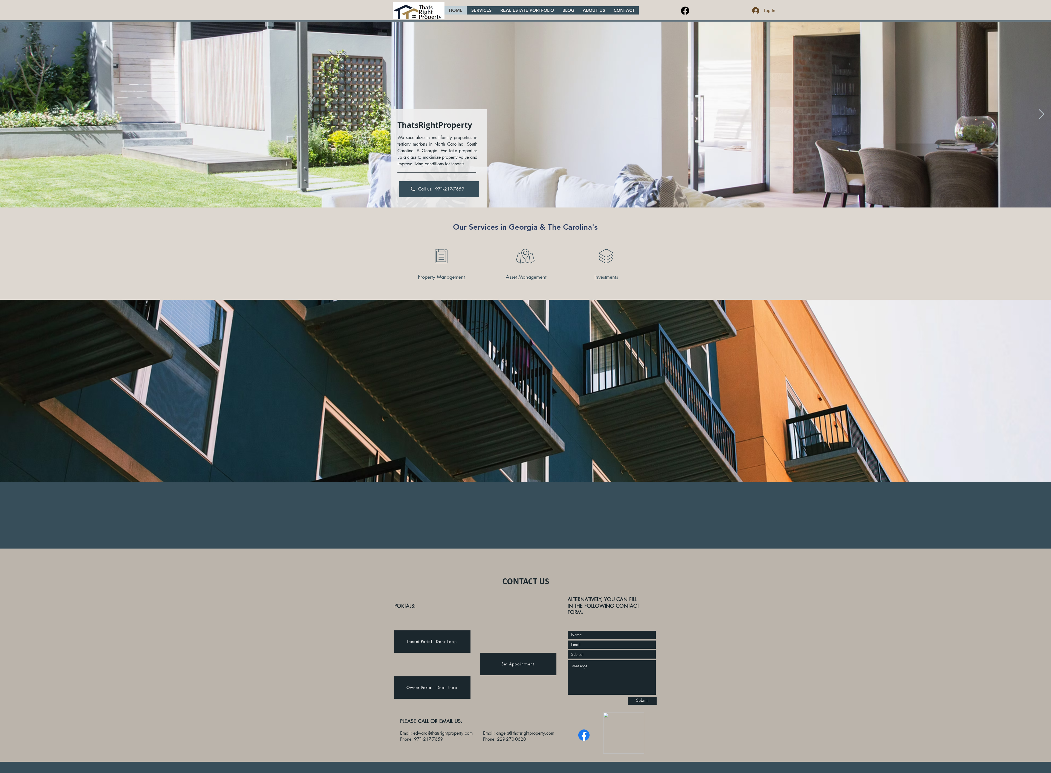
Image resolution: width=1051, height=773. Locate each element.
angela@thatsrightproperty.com (525, 733)
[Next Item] (1041, 114)
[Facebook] (685, 11)
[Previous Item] (9, 114)
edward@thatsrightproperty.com (443, 733)
